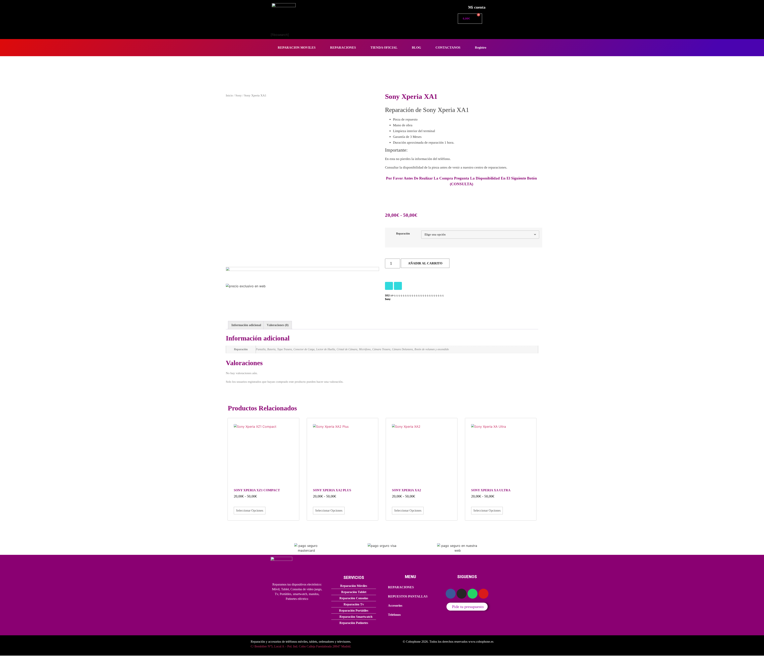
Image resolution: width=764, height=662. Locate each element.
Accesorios (395, 605)
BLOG (416, 47)
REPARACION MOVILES (297, 47)
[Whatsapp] (472, 594)
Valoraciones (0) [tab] (277, 325)
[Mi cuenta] (461, 6)
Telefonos (394, 614)
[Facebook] (398, 286)
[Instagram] (389, 286)
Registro (480, 47)
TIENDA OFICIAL (384, 47)
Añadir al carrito (425, 263)
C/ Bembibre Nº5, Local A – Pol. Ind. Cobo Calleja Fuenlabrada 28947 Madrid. (301, 646)
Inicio (229, 95)
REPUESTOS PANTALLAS (408, 596)
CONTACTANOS (448, 47)
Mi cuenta (476, 7)
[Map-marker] (483, 594)
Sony (238, 95)
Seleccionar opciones (249, 510)
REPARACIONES (343, 47)
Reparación (403, 233)
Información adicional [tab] (246, 325)
